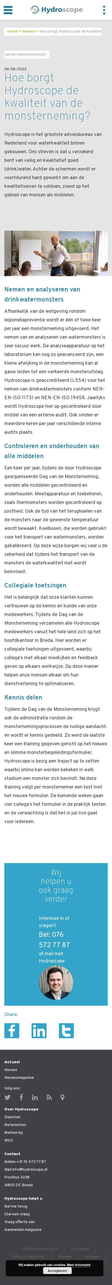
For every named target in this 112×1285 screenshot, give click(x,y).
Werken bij (13, 1132)
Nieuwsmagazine (19, 1077)
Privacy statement (28, 1256)
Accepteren (57, 1270)
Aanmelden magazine (23, 1229)
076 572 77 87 (54, 940)
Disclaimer (80, 1249)
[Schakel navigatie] (8, 10)
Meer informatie (78, 1265)
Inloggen (92, 1256)
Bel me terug (15, 1206)
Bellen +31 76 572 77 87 (25, 1161)
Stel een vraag (17, 1214)
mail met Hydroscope (52, 958)
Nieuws (28, 31)
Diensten (12, 1117)
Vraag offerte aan (19, 1222)
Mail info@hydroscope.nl (25, 1169)
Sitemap (64, 1256)
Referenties (15, 1125)
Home (12, 31)
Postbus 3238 (17, 1177)
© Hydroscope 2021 (40, 1249)
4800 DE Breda (18, 1185)
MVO (8, 1140)
